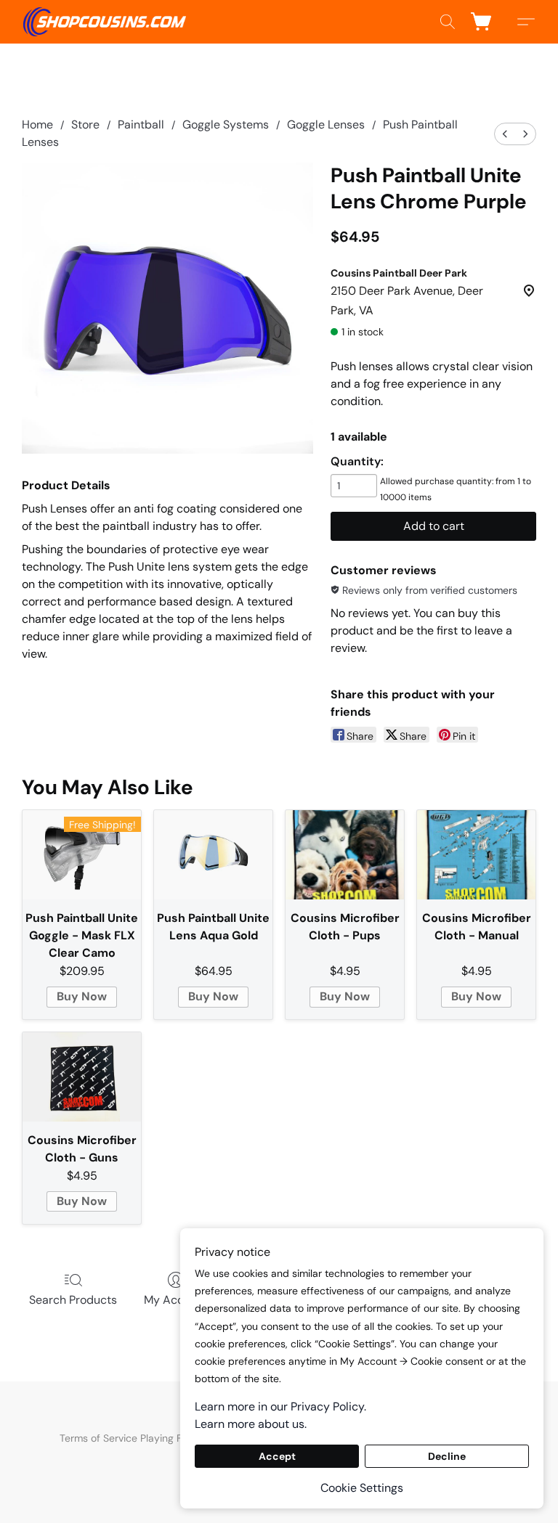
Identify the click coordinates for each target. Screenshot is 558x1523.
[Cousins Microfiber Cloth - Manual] (476, 854)
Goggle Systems (225, 124)
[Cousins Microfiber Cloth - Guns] (82, 1076)
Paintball (141, 124)
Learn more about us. (251, 1424)
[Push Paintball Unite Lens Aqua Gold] (213, 854)
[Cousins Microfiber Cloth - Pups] (345, 854)
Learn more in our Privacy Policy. (280, 1406)
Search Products (73, 1299)
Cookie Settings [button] (361, 1487)
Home (37, 124)
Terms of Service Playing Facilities (138, 1438)
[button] (104, 21)
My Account (176, 1299)
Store (85, 124)
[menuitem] (505, 133)
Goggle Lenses (326, 124)
